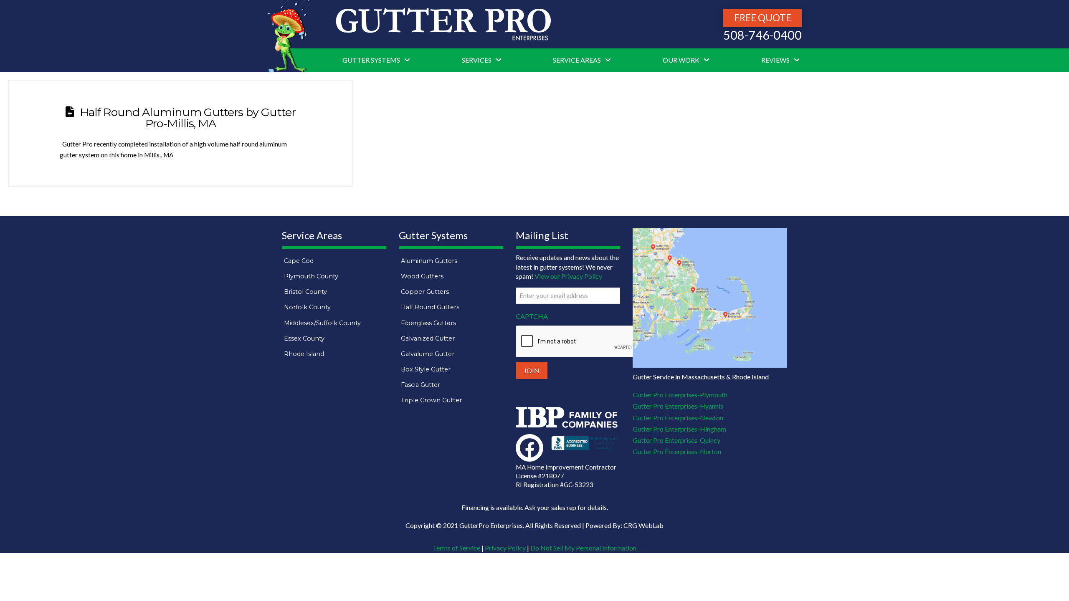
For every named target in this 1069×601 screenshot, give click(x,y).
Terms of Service (456, 548)
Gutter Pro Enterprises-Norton (677, 451)
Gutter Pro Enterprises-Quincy (676, 440)
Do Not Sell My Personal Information (583, 548)
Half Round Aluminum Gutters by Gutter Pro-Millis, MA (188, 117)
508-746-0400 (762, 35)
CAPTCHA (532, 316)
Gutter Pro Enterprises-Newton (678, 418)
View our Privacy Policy (568, 276)
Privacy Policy (505, 548)
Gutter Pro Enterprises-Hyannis (678, 406)
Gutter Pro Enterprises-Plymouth (680, 395)
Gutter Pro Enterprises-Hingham (679, 429)
